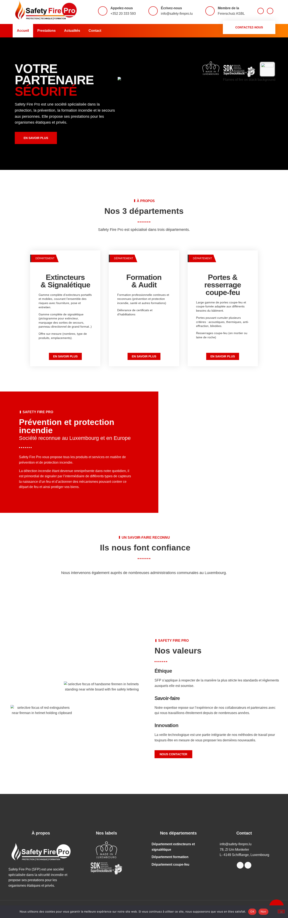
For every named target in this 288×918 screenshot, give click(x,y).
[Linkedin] (270, 11)
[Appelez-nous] (102, 11)
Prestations (46, 30)
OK (252, 911)
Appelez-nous (121, 8)
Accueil (23, 30)
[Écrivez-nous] (153, 11)
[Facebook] (260, 11)
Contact (95, 30)
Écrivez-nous (171, 8)
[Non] (281, 911)
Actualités (72, 30)
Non (263, 911)
